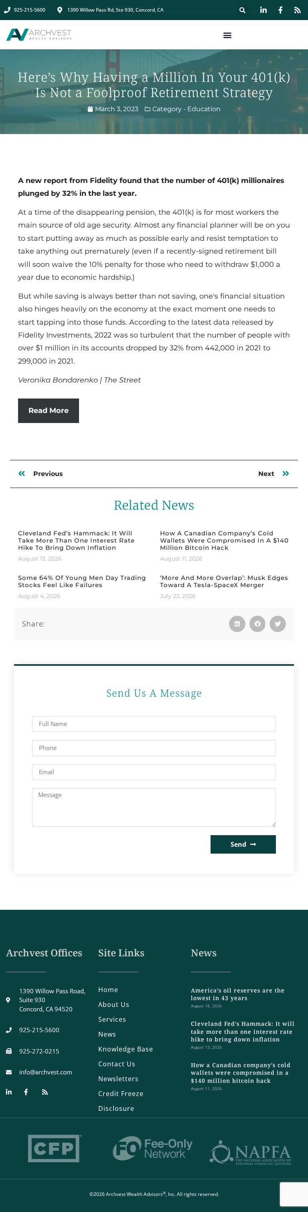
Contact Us (117, 1064)
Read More (48, 410)
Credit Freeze (121, 1093)
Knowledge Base (125, 1049)
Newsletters (118, 1079)
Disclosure (116, 1108)
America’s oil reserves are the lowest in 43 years (238, 994)
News (107, 1034)
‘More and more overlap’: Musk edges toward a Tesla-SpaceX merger (224, 581)
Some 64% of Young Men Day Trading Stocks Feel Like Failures (82, 581)
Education (204, 109)
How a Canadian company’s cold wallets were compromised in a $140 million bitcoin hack (224, 540)
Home (108, 989)
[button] (243, 10)
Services (112, 1019)
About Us (114, 1004)
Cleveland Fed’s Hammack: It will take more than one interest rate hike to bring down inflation (76, 540)
